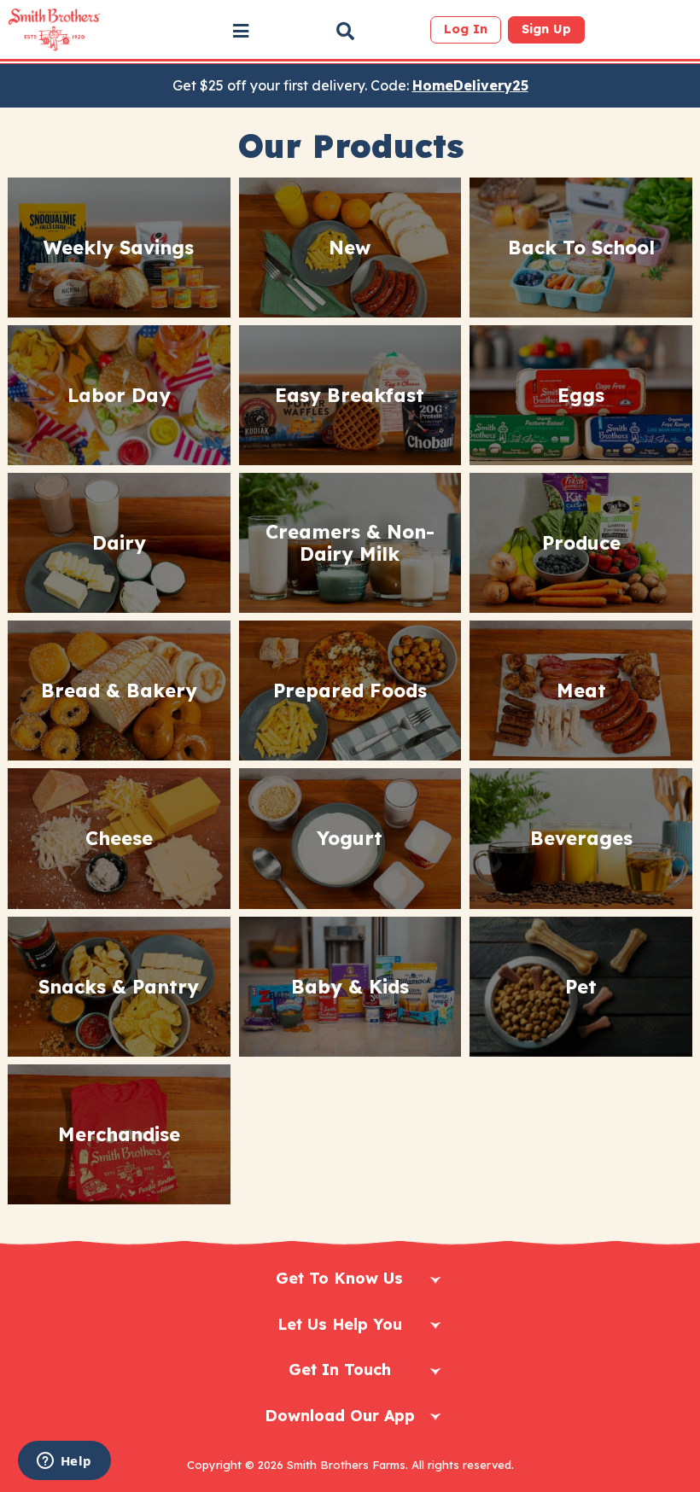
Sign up (546, 29)
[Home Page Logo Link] (54, 30)
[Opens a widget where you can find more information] (64, 1462)
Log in (465, 29)
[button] (241, 31)
